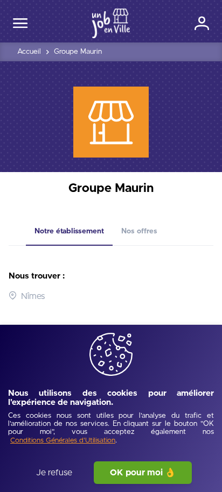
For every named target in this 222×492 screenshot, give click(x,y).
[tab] (69, 232)
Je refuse (54, 472)
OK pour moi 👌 (143, 472)
